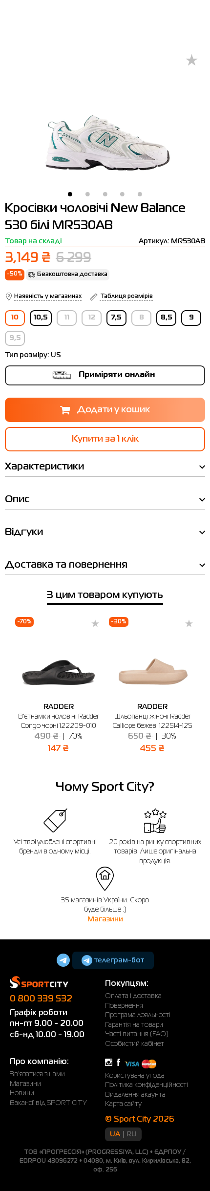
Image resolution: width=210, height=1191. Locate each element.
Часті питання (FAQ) (136, 1034)
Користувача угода (135, 1076)
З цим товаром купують (105, 595)
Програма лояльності (137, 1015)
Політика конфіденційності (146, 1085)
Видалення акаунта (135, 1095)
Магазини (105, 919)
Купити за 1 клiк (105, 439)
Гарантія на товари (134, 1025)
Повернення (124, 1006)
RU (131, 1134)
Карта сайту (123, 1104)
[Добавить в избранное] (192, 61)
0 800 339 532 (41, 999)
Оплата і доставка (133, 996)
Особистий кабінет (134, 1044)
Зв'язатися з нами (37, 1074)
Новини (22, 1093)
